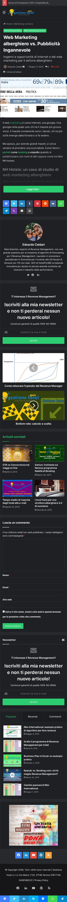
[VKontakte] (53, 203)
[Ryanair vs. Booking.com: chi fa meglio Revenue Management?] (12, 775)
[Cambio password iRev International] (12, 789)
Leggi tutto (33, 189)
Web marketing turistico (34, 30)
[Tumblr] (29, 203)
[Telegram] (6, 211)
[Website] (29, 275)
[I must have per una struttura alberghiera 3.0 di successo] (49, 488)
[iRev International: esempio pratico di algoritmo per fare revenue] (12, 731)
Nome (6, 575)
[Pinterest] (37, 203)
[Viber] (14, 211)
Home (8, 23)
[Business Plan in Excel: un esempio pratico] (12, 760)
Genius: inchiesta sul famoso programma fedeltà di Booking (46, 467)
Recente (33, 716)
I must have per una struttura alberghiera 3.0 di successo (48, 502)
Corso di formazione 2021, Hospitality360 (29, 2)
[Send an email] (24, 66)
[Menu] (4, 13)
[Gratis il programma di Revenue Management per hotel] (12, 746)
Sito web (7, 599)
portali (6, 152)
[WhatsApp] (61, 203)
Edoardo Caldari (15, 66)
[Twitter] (14, 203)
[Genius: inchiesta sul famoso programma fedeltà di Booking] (49, 453)
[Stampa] (29, 211)
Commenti (55, 716)
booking (22, 152)
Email (6, 587)
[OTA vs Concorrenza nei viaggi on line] (17, 453)
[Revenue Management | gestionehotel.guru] (21, 12)
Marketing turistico (23, 23)
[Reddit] (45, 203)
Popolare (11, 716)
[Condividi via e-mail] (22, 211)
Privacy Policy (41, 880)
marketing (16, 122)
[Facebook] (6, 203)
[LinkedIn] (22, 203)
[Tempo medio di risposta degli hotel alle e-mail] (17, 488)
